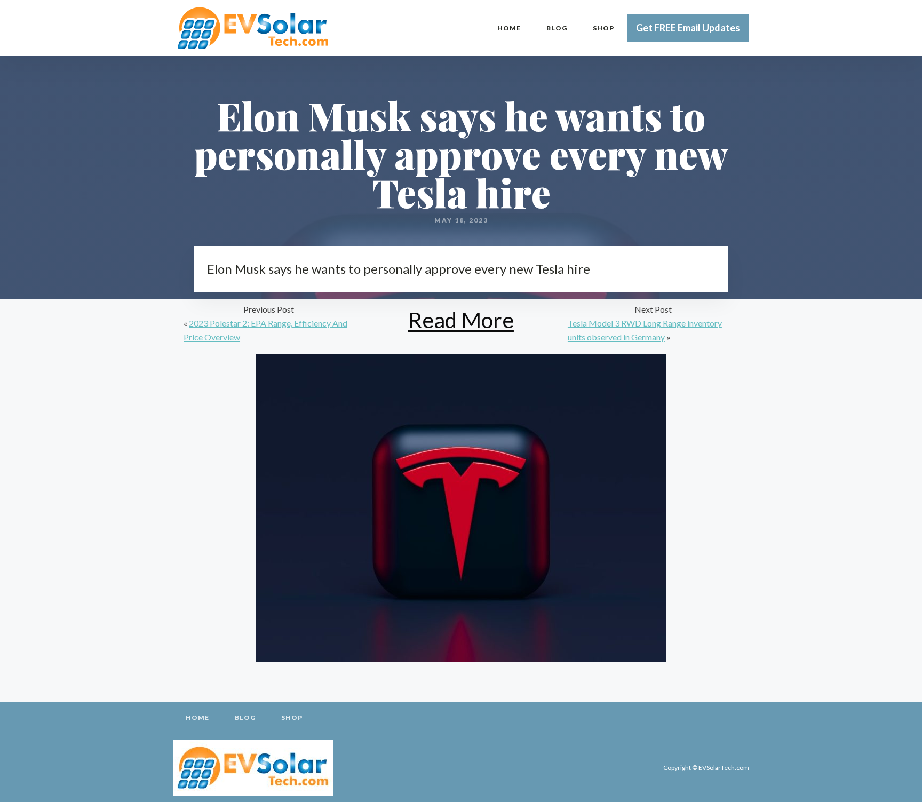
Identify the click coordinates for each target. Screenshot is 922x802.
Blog (556, 28)
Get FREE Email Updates (688, 28)
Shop (603, 28)
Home (509, 28)
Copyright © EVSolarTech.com (706, 768)
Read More (461, 320)
